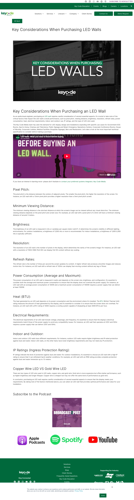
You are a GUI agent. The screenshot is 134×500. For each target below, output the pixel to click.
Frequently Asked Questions (67, 476)
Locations (124, 6)
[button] (131, 6)
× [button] (112, 486)
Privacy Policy (79, 491)
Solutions (38, 14)
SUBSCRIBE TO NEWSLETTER (121, 1)
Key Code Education (82, 6)
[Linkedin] (19, 482)
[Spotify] (30, 482)
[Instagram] (23, 482)
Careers (114, 6)
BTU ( (102, 301)
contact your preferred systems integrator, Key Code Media (83, 182)
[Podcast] (34, 482)
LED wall (47, 116)
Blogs (105, 6)
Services (50, 14)
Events (96, 6)
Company (73, 14)
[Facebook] (15, 482)
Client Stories (87, 14)
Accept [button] (103, 495)
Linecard (61, 14)
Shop (67, 470)
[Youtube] (27, 482)
